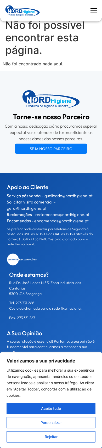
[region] (51, 400)
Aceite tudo (51, 408)
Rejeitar (51, 436)
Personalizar (51, 422)
